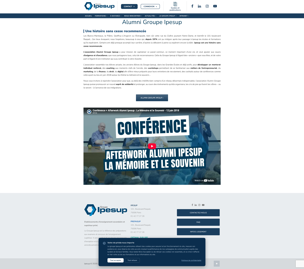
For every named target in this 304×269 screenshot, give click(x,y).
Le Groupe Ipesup (167, 16)
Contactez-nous (198, 213)
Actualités (150, 16)
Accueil (88, 16)
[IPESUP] (99, 6)
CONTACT (128, 6)
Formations (100, 16)
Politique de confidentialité (191, 260)
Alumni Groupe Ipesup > (152, 98)
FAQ (198, 222)
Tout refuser (132, 260)
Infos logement (198, 232)
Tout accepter (115, 260)
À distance (115, 16)
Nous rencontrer (132, 16)
